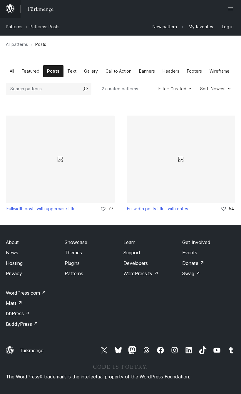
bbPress (18, 313)
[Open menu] (231, 9)
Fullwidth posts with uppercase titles (42, 208)
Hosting (14, 263)
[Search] (85, 89)
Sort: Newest (213, 88)
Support (131, 253)
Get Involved (196, 242)
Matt (14, 303)
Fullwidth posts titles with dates (157, 208)
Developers (135, 263)
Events (189, 253)
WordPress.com (26, 293)
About (12, 242)
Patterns (14, 26)
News (12, 253)
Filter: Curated (172, 88)
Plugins (72, 263)
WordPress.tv (140, 273)
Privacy (14, 273)
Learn (129, 242)
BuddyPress (22, 324)
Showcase (76, 242)
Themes (73, 253)
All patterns (17, 44)
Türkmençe (31, 350)
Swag (191, 273)
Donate (193, 263)
